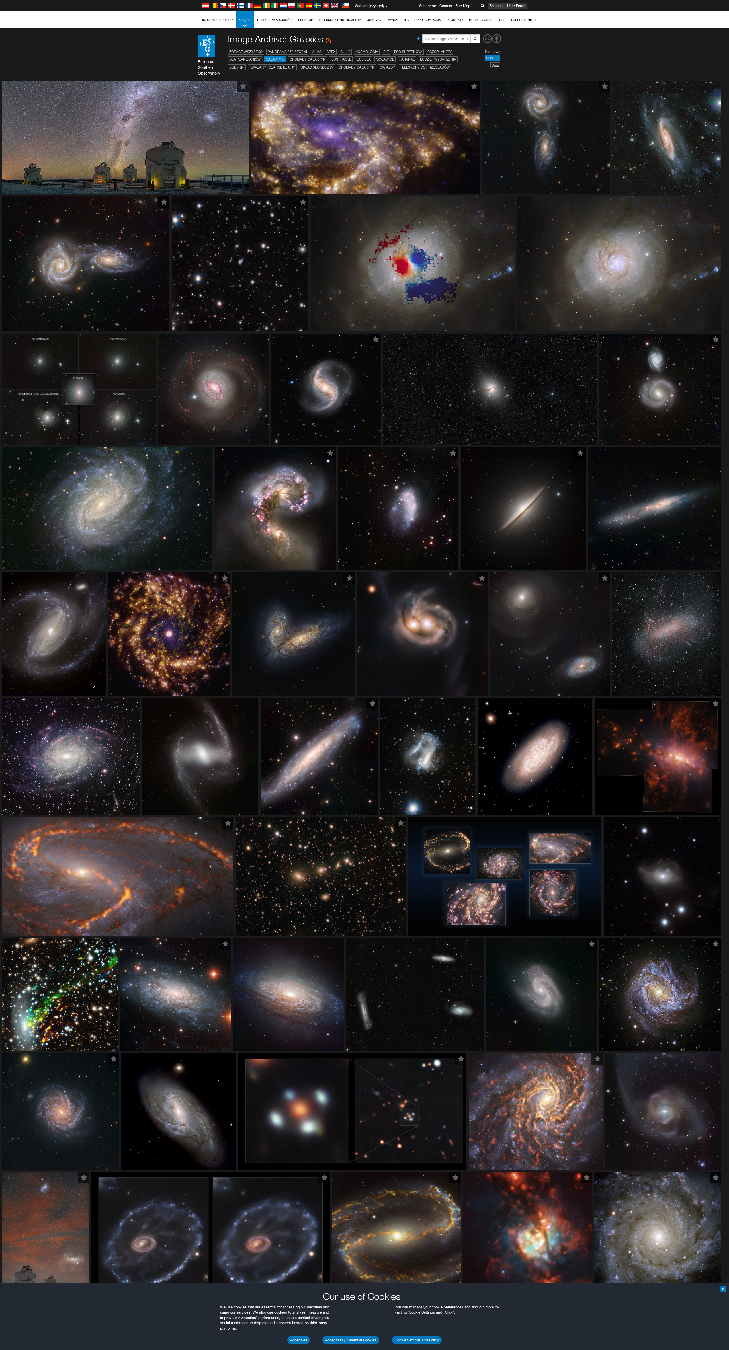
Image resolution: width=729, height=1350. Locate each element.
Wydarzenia (398, 20)
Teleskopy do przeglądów (425, 67)
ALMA (317, 52)
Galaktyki (275, 59)
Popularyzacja (427, 20)
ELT (386, 52)
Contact (445, 5)
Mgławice (385, 59)
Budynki (236, 67)
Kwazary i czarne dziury (272, 67)
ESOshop (305, 20)
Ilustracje (341, 59)
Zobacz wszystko (246, 52)
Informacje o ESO (217, 20)
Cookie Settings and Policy (417, 1340)
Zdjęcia (244, 20)
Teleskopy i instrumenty (340, 20)
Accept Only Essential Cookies (350, 1340)
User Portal (516, 5)
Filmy (261, 20)
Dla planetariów (245, 59)
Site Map (463, 5)
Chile (345, 52)
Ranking (492, 58)
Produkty (455, 20)
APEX (331, 52)
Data (495, 65)
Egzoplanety (439, 52)
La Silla (363, 59)
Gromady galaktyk (307, 59)
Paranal (407, 59)
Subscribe (427, 5)
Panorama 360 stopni (287, 52)
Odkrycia (374, 20)
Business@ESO (481, 20)
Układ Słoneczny (316, 67)
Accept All (298, 1340)
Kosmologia (366, 52)
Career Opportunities (518, 20)
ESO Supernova (408, 52)
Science (496, 5)
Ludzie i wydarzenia (438, 59)
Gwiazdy (387, 67)
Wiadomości (282, 20)
